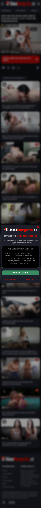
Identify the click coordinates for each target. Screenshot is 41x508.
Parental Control (30, 279)
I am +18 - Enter (20, 273)
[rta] (20, 280)
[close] (38, 227)
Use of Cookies (10, 279)
